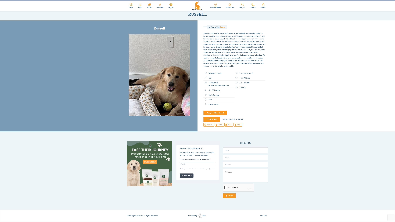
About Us (242, 7)
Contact (253, 7)
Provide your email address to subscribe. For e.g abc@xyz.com (197, 169)
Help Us (170, 7)
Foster (149, 7)
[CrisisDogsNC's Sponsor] (149, 164)
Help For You (230, 7)
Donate (263, 7)
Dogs (131, 7)
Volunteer (160, 7)
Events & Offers (215, 7)
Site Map (263, 216)
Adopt (140, 7)
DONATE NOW (212, 119)
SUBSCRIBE (187, 175)
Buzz (204, 216)
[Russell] (159, 75)
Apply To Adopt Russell (215, 113)
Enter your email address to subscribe (195, 159)
